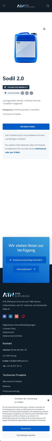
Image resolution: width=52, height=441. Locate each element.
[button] (48, 400)
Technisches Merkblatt (17, 87)
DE (27, 93)
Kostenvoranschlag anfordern (27, 260)
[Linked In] (10, 316)
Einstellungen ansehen (26, 435)
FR (22, 93)
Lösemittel (34, 109)
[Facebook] (4, 316)
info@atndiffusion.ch (18, 361)
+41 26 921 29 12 (14, 366)
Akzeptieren (26, 428)
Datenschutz (8, 332)
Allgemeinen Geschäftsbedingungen (19, 325)
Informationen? (24, 269)
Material (6, 386)
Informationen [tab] (27, 126)
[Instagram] (16, 316)
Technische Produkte (12, 114)
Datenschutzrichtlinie (12, 336)
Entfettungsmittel (21, 109)
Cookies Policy (9, 328)
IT (31, 93)
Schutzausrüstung (11, 391)
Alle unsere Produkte (12, 381)
